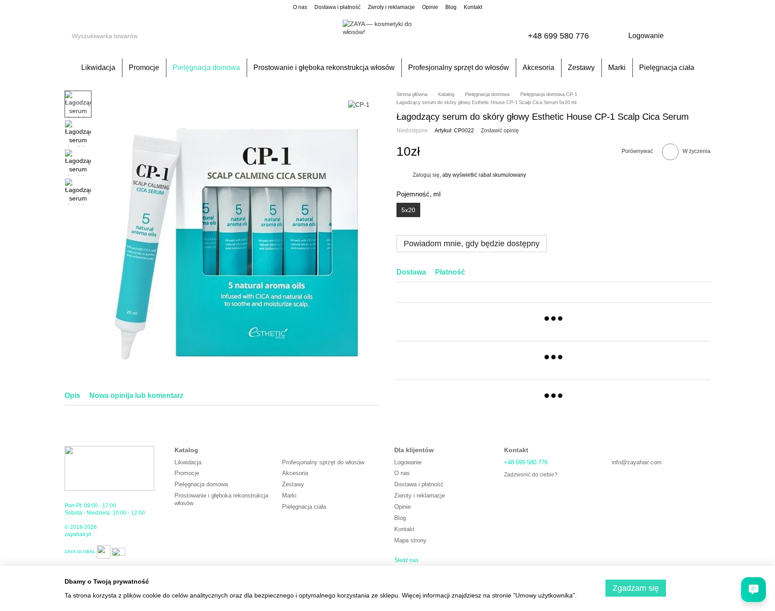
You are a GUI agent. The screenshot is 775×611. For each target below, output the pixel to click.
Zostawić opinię (500, 131)
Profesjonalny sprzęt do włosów (458, 67)
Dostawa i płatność (337, 7)
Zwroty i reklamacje (391, 7)
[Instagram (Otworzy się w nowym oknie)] (68, 6)
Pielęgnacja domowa (206, 67)
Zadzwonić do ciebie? (530, 474)
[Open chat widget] (753, 589)
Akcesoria (538, 67)
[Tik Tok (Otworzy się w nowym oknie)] (111, 6)
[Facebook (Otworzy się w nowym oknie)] (79, 6)
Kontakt (473, 7)
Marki (617, 67)
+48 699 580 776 (558, 36)
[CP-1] (359, 103)
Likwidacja (98, 67)
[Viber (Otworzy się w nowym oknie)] (89, 6)
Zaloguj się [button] (426, 175)
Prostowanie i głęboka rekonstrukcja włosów (324, 67)
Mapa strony (410, 540)
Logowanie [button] (408, 462)
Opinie (430, 7)
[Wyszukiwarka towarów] (149, 36)
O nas (300, 7)
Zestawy (581, 67)
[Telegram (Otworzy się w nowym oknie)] (100, 6)
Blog (451, 7)
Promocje (144, 67)
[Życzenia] (680, 36)
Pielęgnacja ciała (666, 67)
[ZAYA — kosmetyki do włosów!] (109, 468)
